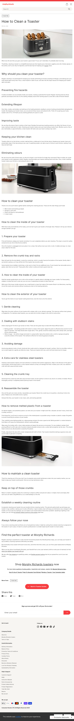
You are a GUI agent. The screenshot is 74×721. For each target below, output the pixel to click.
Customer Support (6, 675)
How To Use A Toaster (15, 572)
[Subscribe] (66, 613)
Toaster (5, 15)
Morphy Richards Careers (8, 637)
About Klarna (5, 658)
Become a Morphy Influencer (9, 663)
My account (5, 693)
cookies (18, 717)
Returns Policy (5, 649)
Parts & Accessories (7, 682)
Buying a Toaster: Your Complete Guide (53, 572)
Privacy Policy (5, 653)
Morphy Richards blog (59, 569)
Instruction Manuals (7, 679)
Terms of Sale (5, 639)
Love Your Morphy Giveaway (9, 665)
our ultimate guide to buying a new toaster (26, 512)
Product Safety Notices (8, 684)
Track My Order (6, 689)
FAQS (3, 677)
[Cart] (67, 4)
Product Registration (7, 686)
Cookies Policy (6, 656)
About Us (4, 634)
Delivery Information (7, 646)
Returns (4, 691)
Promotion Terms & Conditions (10, 651)
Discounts (4, 660)
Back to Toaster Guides (38, 586)
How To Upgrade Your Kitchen (32, 572)
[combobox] (37, 9)
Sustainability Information (8, 667)
